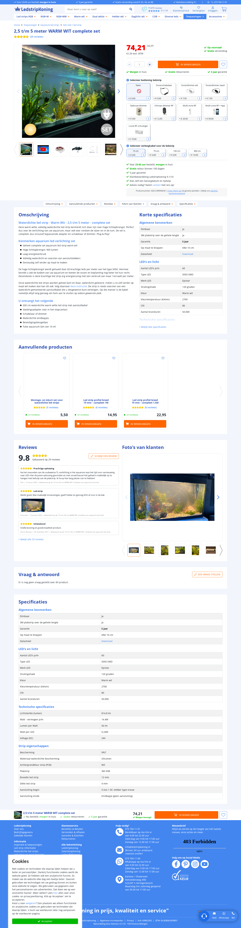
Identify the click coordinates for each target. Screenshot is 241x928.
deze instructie (78, 286)
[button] (117, 91)
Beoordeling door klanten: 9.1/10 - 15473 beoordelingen (121, 923)
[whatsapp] (209, 2)
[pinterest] (185, 864)
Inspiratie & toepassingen (28, 844)
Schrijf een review (105, 456)
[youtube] (205, 864)
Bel (233, 917)
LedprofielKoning (70, 854)
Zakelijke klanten (23, 835)
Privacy (130, 920)
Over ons (19, 828)
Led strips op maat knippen (29, 854)
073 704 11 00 (132, 858)
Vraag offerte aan (174, 191)
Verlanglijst (198, 10)
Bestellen (66, 828)
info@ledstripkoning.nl (137, 847)
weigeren (31, 903)
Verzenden (67, 832)
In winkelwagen (191, 64)
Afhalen (80, 832)
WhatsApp (224, 917)
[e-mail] (119, 850)
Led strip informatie (25, 847)
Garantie (66, 835)
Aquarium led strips (49, 24)
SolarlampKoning (70, 851)
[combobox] (96, 9)
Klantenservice (181, 10)
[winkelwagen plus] (150, 64)
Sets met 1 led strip (72, 24)
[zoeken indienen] (131, 9)
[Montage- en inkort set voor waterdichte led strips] (47, 376)
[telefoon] (119, 832)
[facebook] (176, 864)
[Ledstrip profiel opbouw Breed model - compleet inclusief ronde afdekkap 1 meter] (96, 376)
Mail (214, 917)
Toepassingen (30, 24)
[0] (224, 9)
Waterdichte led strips (26, 851)
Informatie (20, 841)
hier (55, 892)
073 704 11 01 (132, 828)
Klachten (79, 835)
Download (187, 254)
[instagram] (195, 864)
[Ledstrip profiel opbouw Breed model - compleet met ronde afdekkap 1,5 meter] (145, 376)
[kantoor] (119, 879)
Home (17, 24)
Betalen (79, 828)
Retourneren (68, 838)
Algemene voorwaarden (111, 920)
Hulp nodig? (122, 825)
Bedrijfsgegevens (23, 832)
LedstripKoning (22, 825)
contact (157, 185)
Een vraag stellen (209, 574)
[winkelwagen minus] (129, 64)
